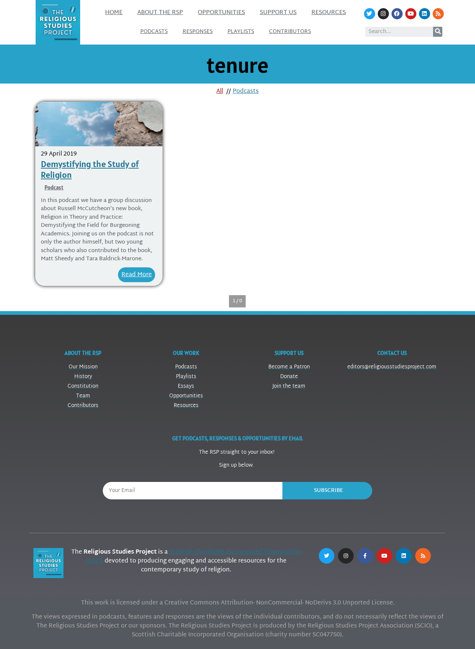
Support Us (278, 12)
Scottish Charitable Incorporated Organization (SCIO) (193, 557)
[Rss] (438, 13)
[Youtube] (410, 13)
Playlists (240, 31)
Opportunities (221, 12)
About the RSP (160, 12)
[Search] (437, 32)
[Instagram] (383, 13)
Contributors (290, 31)
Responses (198, 31)
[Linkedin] (424, 13)
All (219, 91)
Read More (136, 275)
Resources (328, 12)
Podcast (54, 187)
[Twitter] (369, 13)
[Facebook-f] (365, 556)
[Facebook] (397, 13)
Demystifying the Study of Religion (90, 169)
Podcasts (154, 31)
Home (113, 12)
